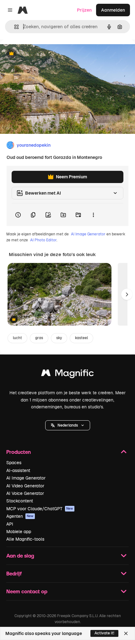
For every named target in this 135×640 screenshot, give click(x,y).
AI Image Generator (88, 234)
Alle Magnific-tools (25, 539)
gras (39, 337)
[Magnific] (67, 374)
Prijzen (84, 10)
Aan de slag (20, 555)
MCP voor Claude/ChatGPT (39, 508)
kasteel (81, 337)
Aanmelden (113, 10)
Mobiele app (18, 531)
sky (59, 337)
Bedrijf (14, 573)
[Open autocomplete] (14, 26)
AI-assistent (18, 470)
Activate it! (104, 633)
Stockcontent (19, 501)
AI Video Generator (25, 486)
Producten (18, 452)
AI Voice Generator (25, 493)
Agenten (20, 516)
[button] (67, 425)
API (9, 524)
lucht (17, 337)
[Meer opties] (93, 214)
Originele (41, 54)
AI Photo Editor (43, 240)
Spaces (13, 462)
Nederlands (67, 425)
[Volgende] (126, 294)
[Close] (126, 633)
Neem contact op (26, 591)
